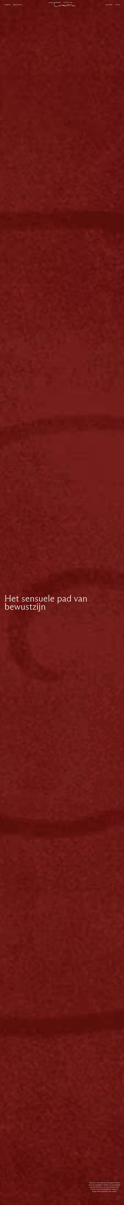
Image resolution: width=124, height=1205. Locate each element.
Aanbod (7, 5)
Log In (117, 5)
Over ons (108, 5)
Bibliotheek (17, 5)
